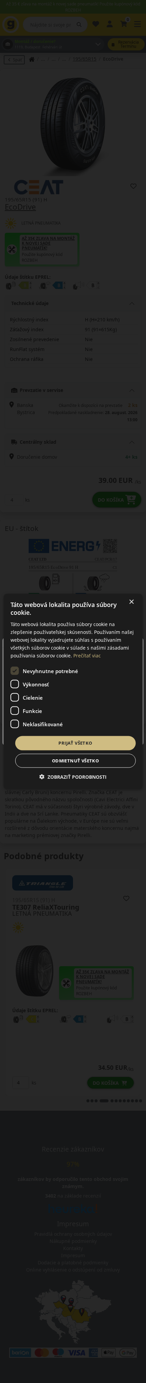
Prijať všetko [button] (75, 743)
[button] (73, 776)
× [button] (131, 602)
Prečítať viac (87, 655)
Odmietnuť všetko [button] (75, 760)
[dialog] (73, 691)
